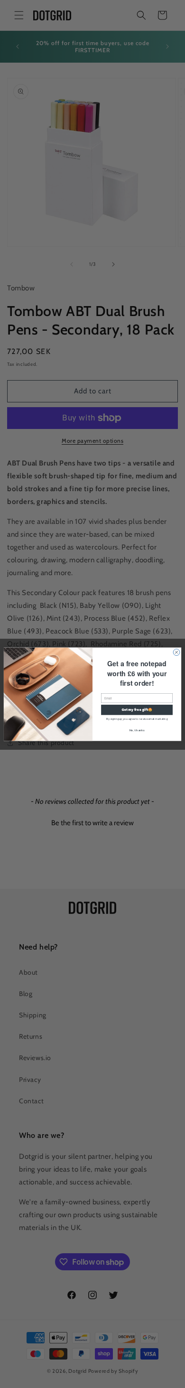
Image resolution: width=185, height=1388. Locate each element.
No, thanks (137, 729)
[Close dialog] (176, 652)
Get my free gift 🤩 (136, 709)
